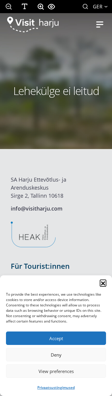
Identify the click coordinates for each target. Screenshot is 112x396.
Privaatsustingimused (56, 387)
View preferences (56, 371)
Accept (56, 338)
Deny (56, 355)
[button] (103, 283)
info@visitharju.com (36, 208)
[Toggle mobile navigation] (99, 24)
